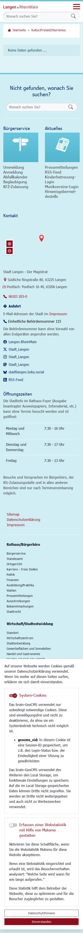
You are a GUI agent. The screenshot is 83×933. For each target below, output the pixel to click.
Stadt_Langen (19, 349)
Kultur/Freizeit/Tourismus (48, 30)
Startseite (19, 30)
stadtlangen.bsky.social (26, 372)
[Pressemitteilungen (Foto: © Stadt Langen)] (62, 147)
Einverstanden (41, 922)
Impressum (58, 314)
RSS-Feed (16, 380)
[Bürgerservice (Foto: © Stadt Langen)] (20, 147)
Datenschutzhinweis (41, 913)
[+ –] (41, 242)
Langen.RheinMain (23, 342)
